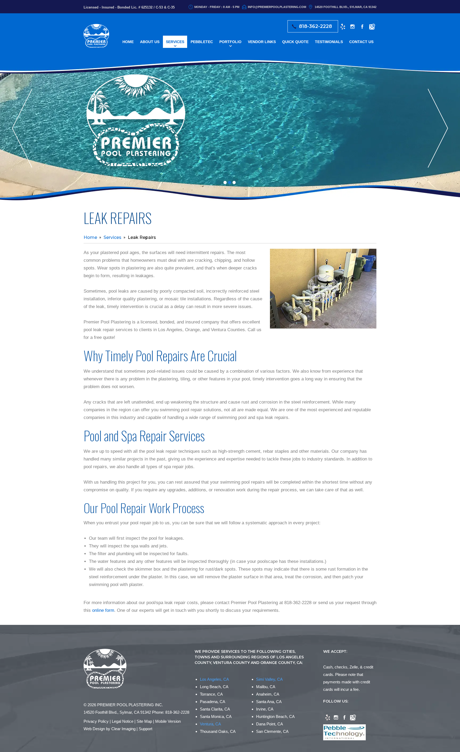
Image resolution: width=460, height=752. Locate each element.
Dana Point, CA (269, 724)
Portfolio (230, 42)
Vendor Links (262, 42)
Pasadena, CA (212, 701)
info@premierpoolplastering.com (277, 7)
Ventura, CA (210, 724)
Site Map (144, 721)
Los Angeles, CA (214, 679)
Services (175, 42)
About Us (149, 42)
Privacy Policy (96, 721)
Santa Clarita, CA (215, 709)
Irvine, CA (264, 709)
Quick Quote (295, 42)
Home (128, 42)
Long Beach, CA (214, 686)
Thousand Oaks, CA (218, 731)
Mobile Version (168, 721)
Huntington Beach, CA (275, 716)
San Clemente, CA (272, 731)
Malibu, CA (265, 686)
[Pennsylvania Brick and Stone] (137, 122)
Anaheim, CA (267, 694)
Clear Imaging (123, 728)
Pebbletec (202, 42)
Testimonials (329, 42)
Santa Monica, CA (216, 716)
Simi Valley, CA (269, 679)
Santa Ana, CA (269, 701)
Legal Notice (122, 721)
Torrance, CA (211, 694)
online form (103, 610)
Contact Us (361, 42)
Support (145, 728)
